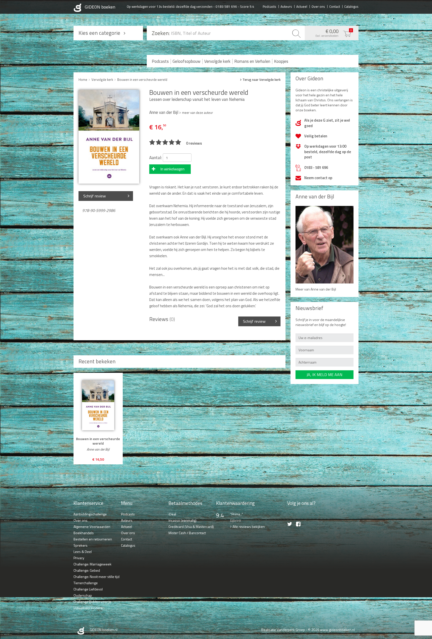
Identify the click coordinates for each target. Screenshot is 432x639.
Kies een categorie (99, 33)
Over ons (318, 6)
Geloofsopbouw (186, 61)
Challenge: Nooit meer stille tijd (97, 576)
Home (82, 79)
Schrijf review (94, 196)
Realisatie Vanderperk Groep (283, 629)
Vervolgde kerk (217, 61)
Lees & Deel (83, 551)
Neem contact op (318, 178)
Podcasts (269, 6)
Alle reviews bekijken (248, 526)
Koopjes (281, 61)
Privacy (79, 557)
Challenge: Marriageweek (93, 564)
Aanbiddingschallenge (90, 514)
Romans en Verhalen (252, 61)
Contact (334, 6)
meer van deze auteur (197, 112)
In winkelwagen (172, 169)
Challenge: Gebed (87, 570)
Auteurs (286, 6)
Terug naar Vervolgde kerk (261, 79)
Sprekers (81, 545)
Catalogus (351, 6)
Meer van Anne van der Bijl (316, 289)
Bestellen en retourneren (93, 539)
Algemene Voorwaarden (92, 526)
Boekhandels (84, 532)
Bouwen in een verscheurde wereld (142, 79)
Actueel (301, 6)
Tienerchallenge (86, 582)
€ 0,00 (334, 32)
